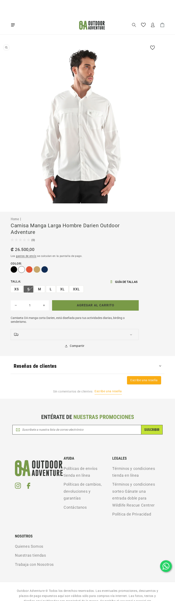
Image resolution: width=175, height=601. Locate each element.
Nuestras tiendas (30, 555)
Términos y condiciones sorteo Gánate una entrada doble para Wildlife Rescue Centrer (133, 494)
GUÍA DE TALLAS (126, 282)
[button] (13, 25)
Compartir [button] (77, 346)
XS (16, 289)
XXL (76, 289)
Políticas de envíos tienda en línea (80, 472)
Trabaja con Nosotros (34, 564)
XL (62, 289)
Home (15, 219)
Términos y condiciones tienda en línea (133, 472)
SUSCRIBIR (151, 430)
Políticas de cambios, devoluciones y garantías (83, 491)
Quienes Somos (29, 546)
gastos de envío (26, 256)
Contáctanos (75, 507)
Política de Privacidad (131, 514)
